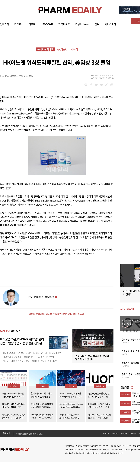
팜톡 (97, 24)
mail (101, 85)
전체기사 (4, 24)
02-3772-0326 (83, 449)
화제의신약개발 (45, 49)
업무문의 (124, 433)
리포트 (32, 24)
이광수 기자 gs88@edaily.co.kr (40, 296)
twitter (96, 85)
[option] (37, 433)
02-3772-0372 (112, 449)
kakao (86, 85)
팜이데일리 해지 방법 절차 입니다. (29, 433)
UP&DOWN (47, 24)
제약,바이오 (99, 386)
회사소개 (106, 433)
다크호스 (18, 24)
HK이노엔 (62, 49)
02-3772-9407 (101, 449)
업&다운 (71, 386)
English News (82, 24)
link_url (106, 85)
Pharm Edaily (14, 449)
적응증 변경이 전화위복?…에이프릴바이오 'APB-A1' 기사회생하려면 (32, 353)
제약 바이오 (64, 24)
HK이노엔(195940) (31, 97)
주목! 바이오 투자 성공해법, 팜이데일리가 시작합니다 (92, 357)
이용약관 (132, 433)
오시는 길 (115, 433)
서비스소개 (110, 24)
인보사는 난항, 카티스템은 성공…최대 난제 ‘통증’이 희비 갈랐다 (30, 361)
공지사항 (7, 433)
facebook (91, 85)
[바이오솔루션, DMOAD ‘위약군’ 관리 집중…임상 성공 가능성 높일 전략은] (58, 342)
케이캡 (74, 49)
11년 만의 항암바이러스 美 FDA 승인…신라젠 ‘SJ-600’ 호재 (28, 357)
